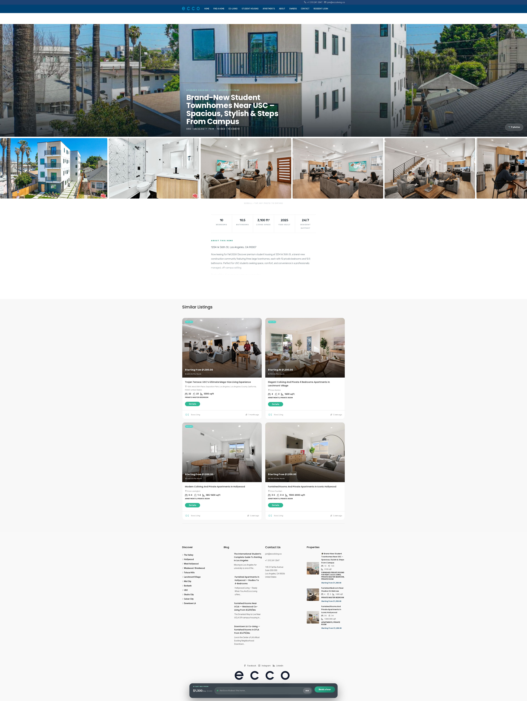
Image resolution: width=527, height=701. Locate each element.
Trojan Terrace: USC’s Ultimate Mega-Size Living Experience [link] (218, 382)
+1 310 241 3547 (272, 560)
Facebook (251, 666)
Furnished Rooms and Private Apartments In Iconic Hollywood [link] (302, 486)
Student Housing (250, 9)
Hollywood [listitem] (189, 559)
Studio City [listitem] (189, 594)
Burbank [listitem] (187, 586)
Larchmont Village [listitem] (192, 577)
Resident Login (321, 9)
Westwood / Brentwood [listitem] (194, 568)
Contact (305, 9)
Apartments (269, 9)
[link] (222, 348)
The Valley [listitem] (188, 555)
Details (192, 404)
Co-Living (233, 9)
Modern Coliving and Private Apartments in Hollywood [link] (215, 486)
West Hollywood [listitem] (191, 564)
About (282, 9)
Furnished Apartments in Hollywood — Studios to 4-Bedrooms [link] (247, 580)
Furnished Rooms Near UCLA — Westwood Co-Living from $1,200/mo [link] (246, 606)
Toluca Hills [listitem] (189, 572)
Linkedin (279, 666)
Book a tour (325, 689)
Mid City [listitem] (187, 581)
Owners (293, 9)
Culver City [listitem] (189, 599)
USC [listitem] (186, 590)
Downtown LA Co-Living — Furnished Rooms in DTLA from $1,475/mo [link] (247, 629)
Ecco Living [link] (195, 415)
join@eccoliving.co (273, 554)
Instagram (266, 666)
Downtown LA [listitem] (190, 603)
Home (206, 9)
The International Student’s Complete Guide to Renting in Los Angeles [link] (248, 557)
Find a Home (218, 9)
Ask (307, 691)
